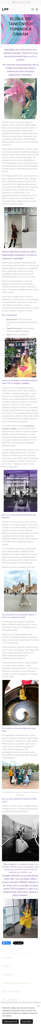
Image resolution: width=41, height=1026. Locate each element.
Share (7, 943)
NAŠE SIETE (24, 2)
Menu (37, 9)
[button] (32, 9)
